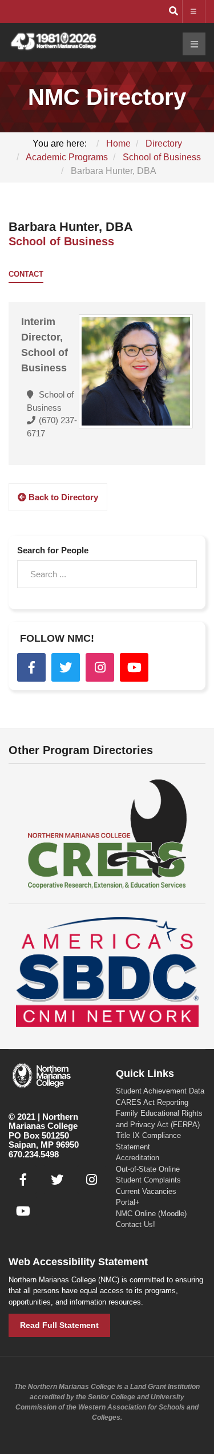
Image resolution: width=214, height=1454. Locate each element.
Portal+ (128, 1202)
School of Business (61, 241)
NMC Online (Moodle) (151, 1213)
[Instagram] (100, 667)
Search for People (52, 550)
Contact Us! (135, 1224)
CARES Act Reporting (152, 1102)
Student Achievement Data (160, 1091)
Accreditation (137, 1157)
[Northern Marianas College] (54, 42)
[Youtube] (134, 667)
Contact (26, 274)
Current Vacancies (146, 1191)
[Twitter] (65, 667)
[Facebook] (31, 667)
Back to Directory (62, 497)
